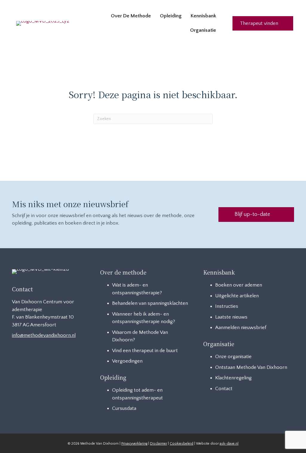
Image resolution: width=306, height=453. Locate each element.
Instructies (226, 306)
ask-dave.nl (229, 444)
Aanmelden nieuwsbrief (240, 327)
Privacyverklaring (134, 444)
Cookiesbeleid (181, 444)
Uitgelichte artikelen (237, 296)
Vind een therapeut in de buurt (145, 350)
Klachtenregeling (233, 378)
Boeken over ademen (238, 285)
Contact (223, 388)
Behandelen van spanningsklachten (150, 303)
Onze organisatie (233, 356)
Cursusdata (124, 408)
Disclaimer (158, 444)
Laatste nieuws (231, 317)
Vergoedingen (127, 361)
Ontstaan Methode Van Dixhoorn (251, 367)
